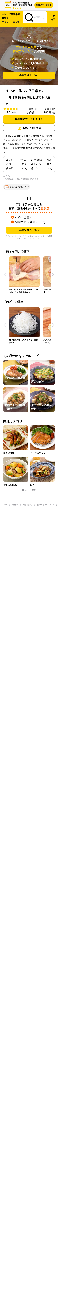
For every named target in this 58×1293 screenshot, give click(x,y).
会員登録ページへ (29, 75)
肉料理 (15, 504)
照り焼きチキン (44, 504)
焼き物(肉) (27, 504)
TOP (5, 504)
